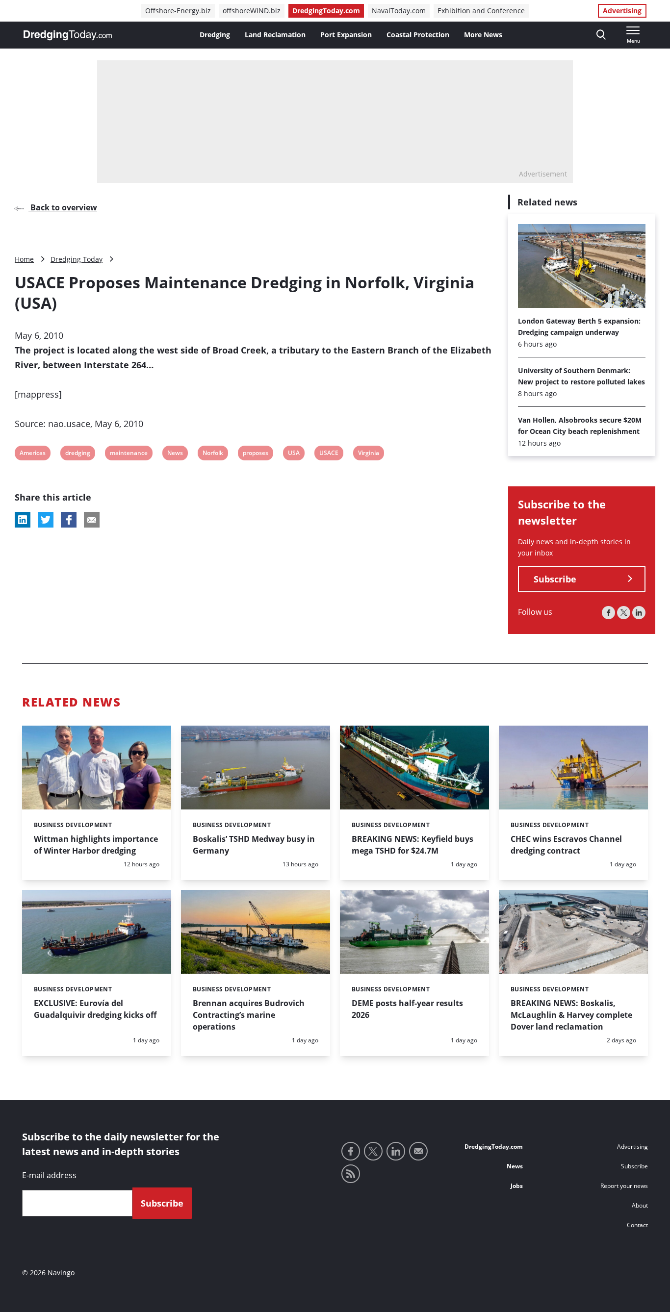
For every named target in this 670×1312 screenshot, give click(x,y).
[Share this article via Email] (92, 520)
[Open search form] (601, 35)
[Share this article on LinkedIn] (22, 520)
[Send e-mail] (418, 1151)
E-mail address (49, 1175)
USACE (328, 454)
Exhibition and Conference (481, 10)
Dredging (215, 34)
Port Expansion (346, 34)
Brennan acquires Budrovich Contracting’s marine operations (249, 1015)
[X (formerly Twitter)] (623, 612)
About (640, 1205)
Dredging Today (77, 259)
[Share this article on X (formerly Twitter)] (45, 520)
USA (294, 454)
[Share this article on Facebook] (69, 520)
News (175, 454)
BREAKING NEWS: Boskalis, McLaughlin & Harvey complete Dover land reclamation (571, 1015)
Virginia (368, 454)
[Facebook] (608, 612)
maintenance (128, 454)
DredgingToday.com (326, 10)
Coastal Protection (418, 34)
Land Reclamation (275, 34)
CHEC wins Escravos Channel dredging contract (566, 844)
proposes (255, 454)
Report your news (624, 1186)
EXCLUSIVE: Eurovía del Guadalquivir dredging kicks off (95, 1009)
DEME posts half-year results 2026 (407, 1009)
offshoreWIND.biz (252, 10)
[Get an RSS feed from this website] (350, 1173)
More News (483, 34)
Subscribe (555, 579)
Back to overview (62, 207)
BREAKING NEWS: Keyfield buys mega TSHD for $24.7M (412, 844)
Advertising (622, 10)
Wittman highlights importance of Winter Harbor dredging (96, 844)
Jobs (517, 1186)
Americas (32, 454)
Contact (637, 1225)
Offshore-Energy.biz (178, 10)
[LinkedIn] (638, 612)
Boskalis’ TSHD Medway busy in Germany (254, 844)
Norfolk (212, 454)
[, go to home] (68, 35)
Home (24, 259)
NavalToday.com (399, 10)
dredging (77, 454)
